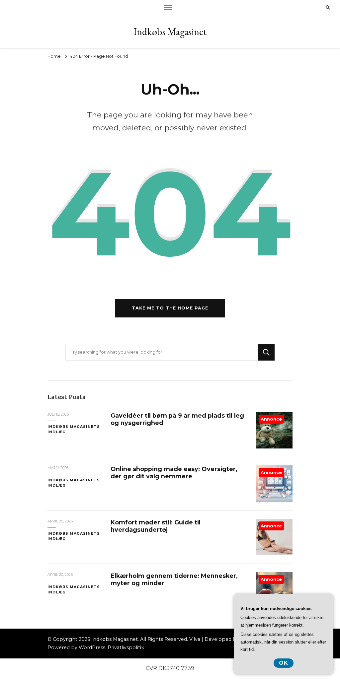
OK (283, 663)
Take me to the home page (170, 308)
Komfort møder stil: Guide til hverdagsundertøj (156, 526)
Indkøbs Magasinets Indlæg (73, 429)
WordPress (92, 647)
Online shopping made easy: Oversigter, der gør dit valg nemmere (174, 472)
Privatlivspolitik (126, 647)
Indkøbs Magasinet (170, 31)
